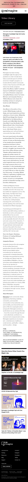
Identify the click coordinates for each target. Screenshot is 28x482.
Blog (2, 457)
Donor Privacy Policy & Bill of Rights (16, 472)
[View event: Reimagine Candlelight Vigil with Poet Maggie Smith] (14, 401)
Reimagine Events (20, 31)
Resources (3, 455)
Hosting (3, 452)
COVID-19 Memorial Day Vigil (9, 391)
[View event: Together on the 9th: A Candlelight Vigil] (14, 363)
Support (3, 460)
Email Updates (6, 466)
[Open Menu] (25, 11)
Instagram (17, 452)
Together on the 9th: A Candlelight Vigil (12, 372)
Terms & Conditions (4, 472)
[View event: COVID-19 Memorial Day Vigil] (14, 382)
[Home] (9, 10)
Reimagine (12, 37)
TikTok (16, 457)
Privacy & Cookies (12, 471)
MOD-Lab (5, 475)
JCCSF (18, 37)
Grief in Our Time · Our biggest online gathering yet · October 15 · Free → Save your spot (14, 4)
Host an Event (8, 23)
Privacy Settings (19, 471)
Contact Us (17, 460)
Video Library (8, 18)
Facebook (17, 455)
